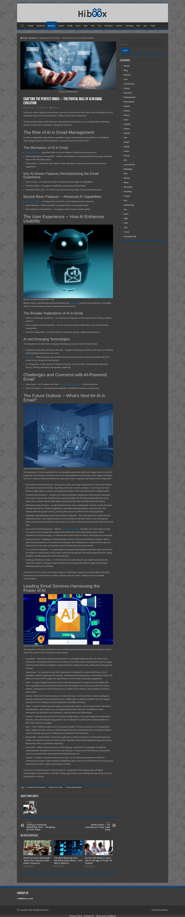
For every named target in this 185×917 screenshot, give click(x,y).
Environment (129, 102)
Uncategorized (130, 236)
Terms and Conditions (106, 916)
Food (126, 120)
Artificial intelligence (36, 787)
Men (125, 173)
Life (125, 160)
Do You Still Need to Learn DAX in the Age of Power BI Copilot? (98, 860)
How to (127, 156)
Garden (127, 133)
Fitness (127, 115)
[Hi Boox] (92, 12)
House (126, 151)
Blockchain (30, 357)
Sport (78, 26)
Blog (126, 70)
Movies (127, 178)
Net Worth (41, 26)
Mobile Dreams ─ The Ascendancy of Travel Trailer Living (97, 826)
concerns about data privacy (70, 384)
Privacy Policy (75, 916)
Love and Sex (129, 165)
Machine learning (33, 152)
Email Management (74, 787)
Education (109, 26)
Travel (152, 26)
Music (126, 182)
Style (85, 26)
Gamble (127, 124)
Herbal (126, 147)
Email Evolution (56, 787)
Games (61, 26)
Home (22, 25)
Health (70, 26)
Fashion (119, 26)
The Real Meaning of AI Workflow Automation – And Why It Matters (68, 860)
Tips (145, 26)
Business (51, 26)
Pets (138, 26)
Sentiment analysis (33, 201)
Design (127, 88)
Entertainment (129, 97)
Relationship (129, 205)
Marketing (128, 169)
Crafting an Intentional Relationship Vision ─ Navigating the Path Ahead (40, 826)
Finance (127, 111)
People (31, 26)
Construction (129, 84)
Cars (99, 26)
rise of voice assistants (71, 529)
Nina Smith (30, 108)
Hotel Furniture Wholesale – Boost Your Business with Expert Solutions (37, 860)
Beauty (127, 66)
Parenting (129, 26)
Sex (125, 209)
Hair (125, 138)
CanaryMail (74, 303)
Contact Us (89, 916)
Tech (93, 26)
